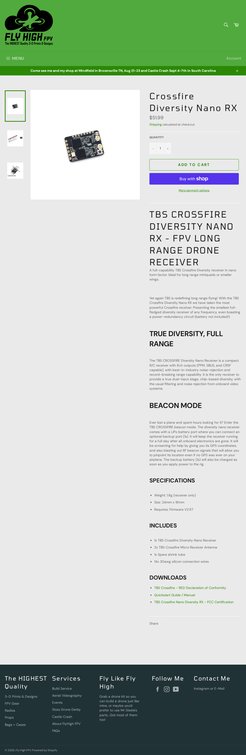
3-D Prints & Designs (21, 696)
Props (9, 717)
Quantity (156, 137)
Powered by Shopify (44, 750)
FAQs (56, 730)
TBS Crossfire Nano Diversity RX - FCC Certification (194, 602)
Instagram (201, 688)
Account (233, 58)
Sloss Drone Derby (66, 709)
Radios (10, 710)
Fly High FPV (23, 750)
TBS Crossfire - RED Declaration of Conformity (190, 588)
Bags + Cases (15, 724)
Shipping (155, 124)
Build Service (62, 688)
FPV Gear (12, 703)
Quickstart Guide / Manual (174, 595)
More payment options (194, 190)
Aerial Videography (67, 695)
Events (57, 702)
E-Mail (219, 688)
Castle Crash (62, 717)
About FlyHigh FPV (66, 724)
